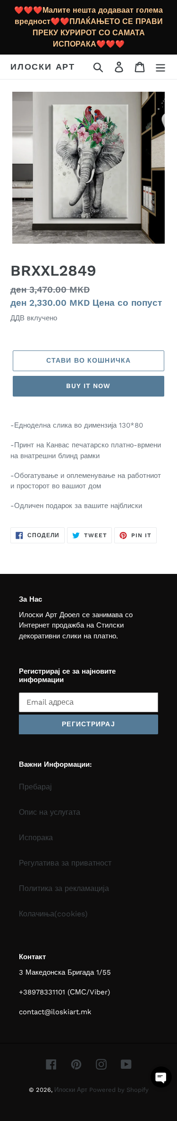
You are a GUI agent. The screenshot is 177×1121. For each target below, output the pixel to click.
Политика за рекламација (64, 888)
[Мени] (160, 67)
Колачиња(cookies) (53, 913)
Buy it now (88, 386)
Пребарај (35, 786)
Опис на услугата (49, 812)
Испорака (36, 837)
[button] (161, 1077)
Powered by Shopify (119, 1089)
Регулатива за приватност (65, 863)
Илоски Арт (42, 67)
